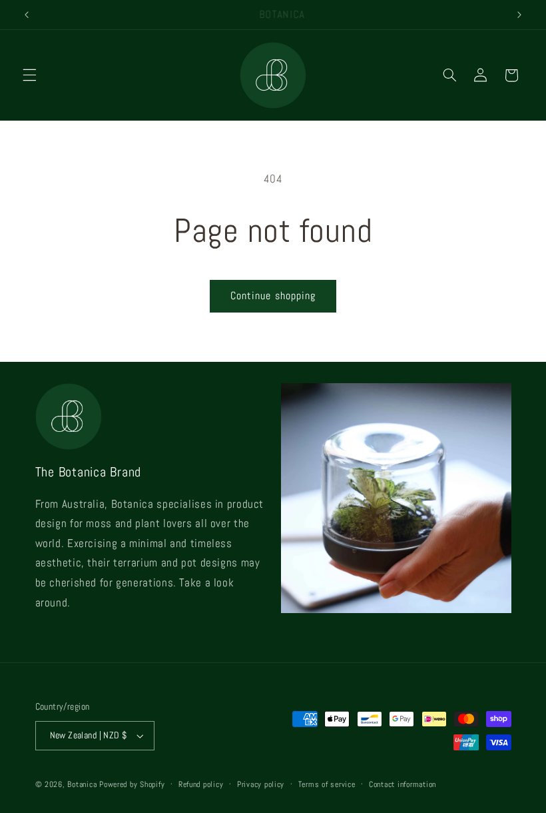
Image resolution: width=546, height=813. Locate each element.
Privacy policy (260, 784)
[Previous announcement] (26, 14)
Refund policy (201, 784)
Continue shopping (273, 296)
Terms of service (327, 784)
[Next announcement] (519, 14)
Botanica (82, 784)
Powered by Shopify (131, 784)
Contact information (402, 784)
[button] (29, 75)
